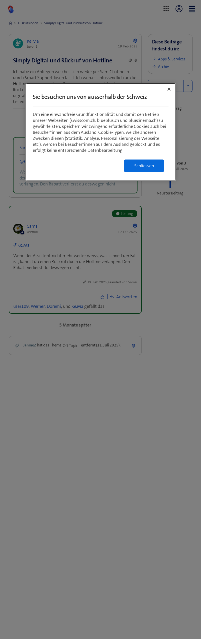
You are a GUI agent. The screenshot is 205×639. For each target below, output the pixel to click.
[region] (100, 132)
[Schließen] (169, 89)
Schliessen (144, 166)
